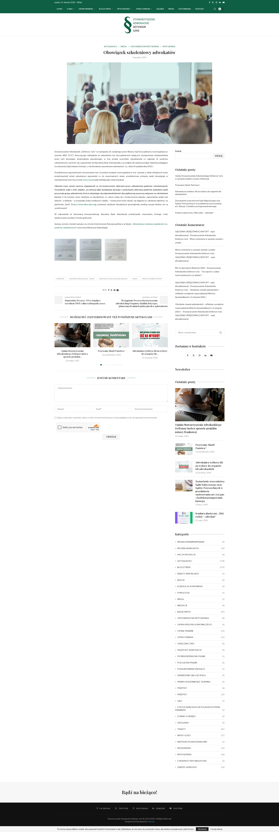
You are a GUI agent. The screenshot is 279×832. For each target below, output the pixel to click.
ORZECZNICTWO (201, 643)
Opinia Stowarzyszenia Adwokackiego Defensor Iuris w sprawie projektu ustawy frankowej (198, 428)
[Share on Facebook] (108, 290)
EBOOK (201, 580)
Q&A (201, 701)
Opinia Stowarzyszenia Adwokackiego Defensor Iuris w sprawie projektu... (72, 354)
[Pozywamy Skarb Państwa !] (111, 335)
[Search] (214, 9)
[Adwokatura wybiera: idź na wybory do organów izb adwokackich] (150, 335)
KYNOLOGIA (201, 592)
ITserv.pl (151, 821)
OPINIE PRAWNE (86, 9)
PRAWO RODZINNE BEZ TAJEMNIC (201, 681)
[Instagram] (216, 2)
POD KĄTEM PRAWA (201, 662)
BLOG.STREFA (201, 567)
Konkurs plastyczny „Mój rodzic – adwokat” (194, 212)
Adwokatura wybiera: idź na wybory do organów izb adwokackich (209, 465)
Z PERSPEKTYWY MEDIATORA (201, 761)
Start (60, 9)
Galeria (160, 9)
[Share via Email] (118, 290)
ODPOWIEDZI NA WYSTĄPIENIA (201, 618)
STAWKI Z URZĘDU (201, 716)
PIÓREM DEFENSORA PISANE (201, 656)
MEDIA (201, 599)
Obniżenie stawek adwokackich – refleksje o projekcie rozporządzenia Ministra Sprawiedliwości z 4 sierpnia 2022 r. (197, 293)
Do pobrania (184, 9)
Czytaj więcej (216, 829)
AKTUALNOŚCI (201, 561)
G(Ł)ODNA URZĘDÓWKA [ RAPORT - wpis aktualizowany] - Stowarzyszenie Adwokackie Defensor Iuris (195, 235)
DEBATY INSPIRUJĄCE (201, 573)
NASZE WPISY (201, 612)
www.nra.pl (88, 179)
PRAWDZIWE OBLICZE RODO (201, 675)
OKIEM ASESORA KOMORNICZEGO (201, 624)
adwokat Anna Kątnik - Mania (81, 279)
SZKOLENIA (201, 722)
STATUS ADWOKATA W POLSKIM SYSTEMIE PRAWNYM (200, 708)
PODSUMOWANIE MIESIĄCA (201, 669)
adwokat (60, 279)
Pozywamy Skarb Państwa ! (111, 351)
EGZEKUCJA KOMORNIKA (201, 586)
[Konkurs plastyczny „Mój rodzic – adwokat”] (184, 518)
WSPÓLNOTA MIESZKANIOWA (201, 741)
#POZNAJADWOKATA (201, 548)
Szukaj (178, 151)
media (134, 279)
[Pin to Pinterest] (114, 290)
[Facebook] (209, 2)
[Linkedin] (220, 2)
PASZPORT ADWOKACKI (201, 650)
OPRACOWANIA (143, 9)
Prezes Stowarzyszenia (152, 279)
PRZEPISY (201, 688)
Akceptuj (202, 829)
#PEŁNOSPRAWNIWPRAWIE (201, 542)
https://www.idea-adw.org (84, 204)
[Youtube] (224, 2)
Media (171, 9)
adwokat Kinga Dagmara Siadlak (113, 279)
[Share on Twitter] (111, 290)
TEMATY (201, 729)
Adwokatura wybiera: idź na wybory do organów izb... (149, 352)
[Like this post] (105, 290)
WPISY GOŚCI (201, 735)
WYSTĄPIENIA (123, 9)
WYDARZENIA (201, 748)
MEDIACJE (201, 605)
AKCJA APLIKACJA (201, 554)
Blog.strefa (105, 9)
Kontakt (199, 9)
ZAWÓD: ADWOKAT (201, 767)
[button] (58, 344)
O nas (69, 9)
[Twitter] (213, 2)
